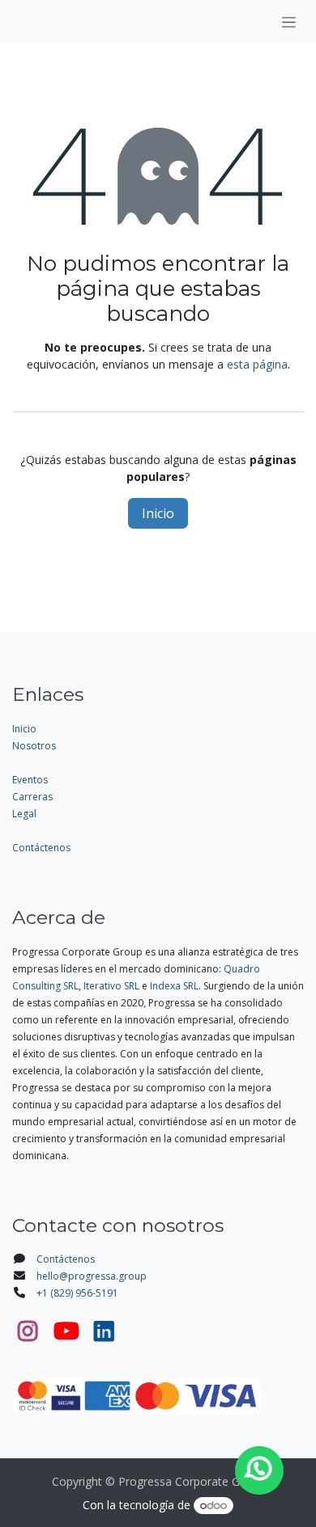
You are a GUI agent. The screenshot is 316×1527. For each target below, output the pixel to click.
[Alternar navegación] (289, 21)
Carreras (32, 797)
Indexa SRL (174, 986)
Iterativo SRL (111, 986)
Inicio (158, 513)
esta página (257, 364)
